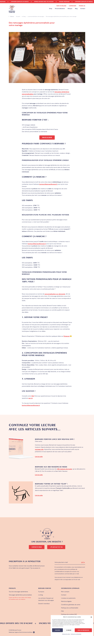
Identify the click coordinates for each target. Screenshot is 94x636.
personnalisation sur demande (55, 294)
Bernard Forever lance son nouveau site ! (55, 439)
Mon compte (65, 592)
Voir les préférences (83, 630)
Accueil (18, 16)
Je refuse (68, 630)
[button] (91, 617)
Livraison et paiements (68, 598)
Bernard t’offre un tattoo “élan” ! (51, 484)
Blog (76, 8)
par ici (30, 398)
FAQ (33, 396)
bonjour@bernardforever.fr (48, 184)
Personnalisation (60, 8)
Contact (82, 8)
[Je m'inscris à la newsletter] (83, 562)
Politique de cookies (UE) (69, 614)
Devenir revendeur (44, 603)
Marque (70, 8)
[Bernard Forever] (12, 9)
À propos (41, 592)
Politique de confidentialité (76, 634)
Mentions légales (66, 601)
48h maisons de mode (64, 469)
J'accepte (57, 630)
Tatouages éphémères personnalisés (20, 595)
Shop (50, 8)
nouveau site (39, 449)
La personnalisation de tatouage (36, 16)
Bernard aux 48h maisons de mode (51, 467)
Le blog (24, 16)
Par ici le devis (47, 137)
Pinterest (67, 336)
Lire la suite (39, 456)
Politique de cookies (66, 634)
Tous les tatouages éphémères (18, 592)
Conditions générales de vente (70, 604)
